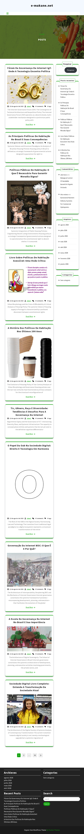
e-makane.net (42, 5)
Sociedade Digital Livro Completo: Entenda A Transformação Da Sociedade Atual (29, 687)
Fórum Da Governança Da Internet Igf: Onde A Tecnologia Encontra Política (67, 91)
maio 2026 (63, 242)
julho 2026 (63, 230)
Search (46, 804)
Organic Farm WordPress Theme (42, 830)
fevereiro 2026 (65, 258)
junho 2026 (64, 236)
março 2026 (64, 253)
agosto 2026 (64, 225)
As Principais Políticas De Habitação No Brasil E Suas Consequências (67, 108)
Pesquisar (67, 64)
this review (64, 194)
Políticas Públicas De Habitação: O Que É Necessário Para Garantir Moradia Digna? (29, 173)
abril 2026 (63, 247)
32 (35, 754)
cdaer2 (29, 106)
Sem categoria (65, 280)
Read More (29, 124)
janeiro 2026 (64, 264)
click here (63, 175)
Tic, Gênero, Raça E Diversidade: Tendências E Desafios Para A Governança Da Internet (29, 411)
